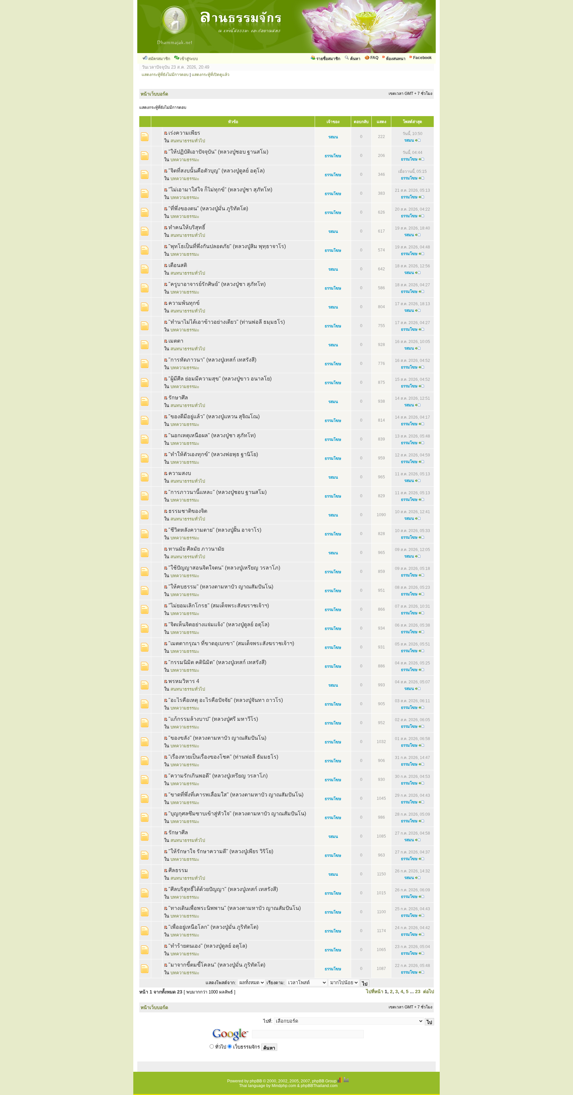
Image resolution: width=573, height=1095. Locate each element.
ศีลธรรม (178, 870)
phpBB (256, 1081)
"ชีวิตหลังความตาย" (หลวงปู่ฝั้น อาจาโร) (214, 530)
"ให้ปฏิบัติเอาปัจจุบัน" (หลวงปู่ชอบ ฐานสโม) (218, 152)
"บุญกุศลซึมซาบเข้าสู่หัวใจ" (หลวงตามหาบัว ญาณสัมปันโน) (237, 813)
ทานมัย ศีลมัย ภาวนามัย (196, 549)
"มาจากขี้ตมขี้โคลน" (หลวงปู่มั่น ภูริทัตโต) (216, 965)
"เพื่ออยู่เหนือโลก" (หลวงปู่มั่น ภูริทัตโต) (213, 927)
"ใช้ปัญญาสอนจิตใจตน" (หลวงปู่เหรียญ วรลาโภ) (224, 568)
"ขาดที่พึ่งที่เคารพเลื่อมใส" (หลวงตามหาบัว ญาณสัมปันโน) (235, 794)
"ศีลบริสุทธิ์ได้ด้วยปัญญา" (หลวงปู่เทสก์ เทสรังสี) (223, 889)
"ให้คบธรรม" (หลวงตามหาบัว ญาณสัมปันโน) (220, 586)
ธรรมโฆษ (333, 156)
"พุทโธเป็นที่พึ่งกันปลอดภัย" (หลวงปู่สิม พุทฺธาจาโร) (227, 246)
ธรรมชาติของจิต (187, 511)
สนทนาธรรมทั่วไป (187, 140)
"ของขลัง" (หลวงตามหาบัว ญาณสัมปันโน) (217, 738)
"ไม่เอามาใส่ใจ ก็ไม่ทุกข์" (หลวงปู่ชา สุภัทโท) (220, 189)
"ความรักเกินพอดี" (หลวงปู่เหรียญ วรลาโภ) (218, 776)
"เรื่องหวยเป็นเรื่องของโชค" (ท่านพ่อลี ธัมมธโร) (223, 757)
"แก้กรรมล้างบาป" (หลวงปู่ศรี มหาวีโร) (213, 719)
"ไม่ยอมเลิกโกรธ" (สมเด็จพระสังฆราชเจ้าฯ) (218, 605)
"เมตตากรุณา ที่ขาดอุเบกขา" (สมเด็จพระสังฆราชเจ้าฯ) (231, 643)
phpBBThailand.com (319, 1085)
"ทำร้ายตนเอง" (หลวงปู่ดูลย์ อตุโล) (207, 946)
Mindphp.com (284, 1085)
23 (417, 991)
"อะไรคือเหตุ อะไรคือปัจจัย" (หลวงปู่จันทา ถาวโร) (225, 700)
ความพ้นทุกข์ (184, 303)
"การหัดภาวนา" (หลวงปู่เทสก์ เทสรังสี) (212, 360)
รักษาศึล (178, 397)
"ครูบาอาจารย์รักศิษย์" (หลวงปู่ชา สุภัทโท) (217, 284)
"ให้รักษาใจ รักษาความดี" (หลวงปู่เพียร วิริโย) (220, 851)
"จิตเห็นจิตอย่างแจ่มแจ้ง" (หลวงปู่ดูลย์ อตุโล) (218, 624)
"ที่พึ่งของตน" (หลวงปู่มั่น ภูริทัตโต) (208, 208)
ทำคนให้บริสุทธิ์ (186, 227)
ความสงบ (179, 473)
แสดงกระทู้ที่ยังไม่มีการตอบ (165, 74)
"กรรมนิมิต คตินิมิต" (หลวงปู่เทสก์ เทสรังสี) (217, 662)
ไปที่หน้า (374, 991)
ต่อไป (428, 991)
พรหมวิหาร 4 (183, 681)
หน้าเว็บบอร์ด (154, 94)
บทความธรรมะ (184, 159)
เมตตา (175, 341)
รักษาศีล (178, 832)
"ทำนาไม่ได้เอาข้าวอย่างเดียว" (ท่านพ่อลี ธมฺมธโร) (226, 322)
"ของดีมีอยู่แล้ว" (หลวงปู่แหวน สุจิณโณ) (214, 416)
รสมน (333, 137)
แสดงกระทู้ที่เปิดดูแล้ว (210, 74)
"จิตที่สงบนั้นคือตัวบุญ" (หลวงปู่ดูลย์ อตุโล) (216, 170)
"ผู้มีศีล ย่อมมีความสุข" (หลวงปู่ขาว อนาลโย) (220, 378)
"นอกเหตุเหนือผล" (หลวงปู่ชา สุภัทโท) (212, 435)
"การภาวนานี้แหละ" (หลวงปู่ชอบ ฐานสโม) (217, 492)
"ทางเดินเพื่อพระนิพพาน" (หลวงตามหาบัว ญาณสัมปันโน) (234, 908)
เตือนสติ (177, 265)
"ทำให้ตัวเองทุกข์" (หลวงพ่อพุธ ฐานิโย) (213, 454)
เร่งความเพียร (184, 133)
